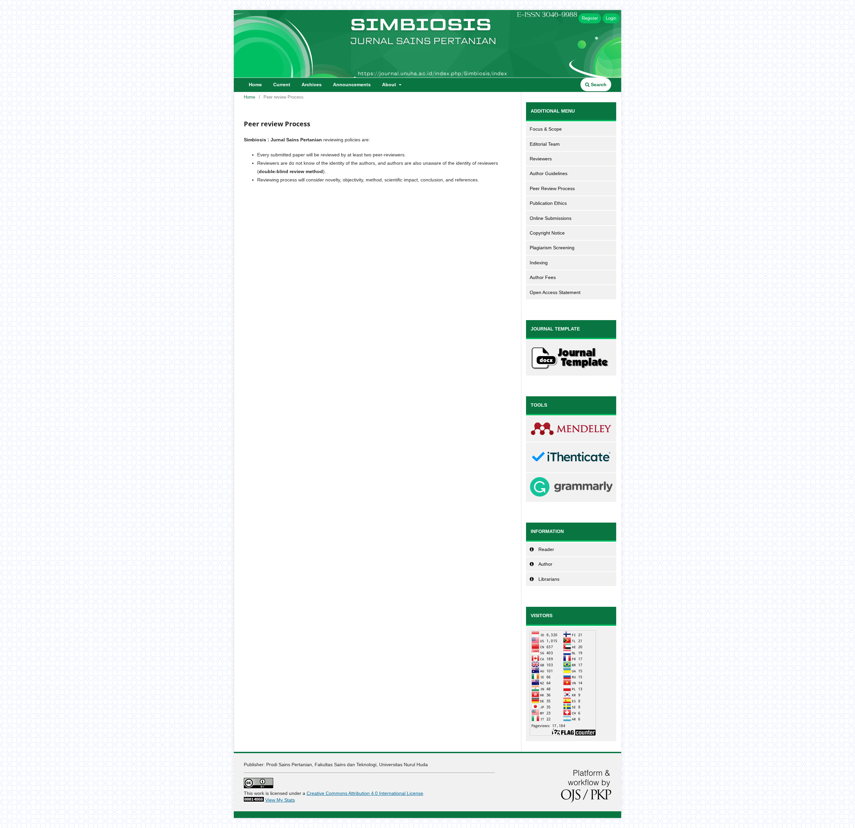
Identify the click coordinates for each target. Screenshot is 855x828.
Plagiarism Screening (552, 247)
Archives (312, 84)
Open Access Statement (555, 292)
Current (281, 84)
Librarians (548, 579)
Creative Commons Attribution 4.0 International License (365, 793)
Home (255, 84)
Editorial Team (545, 144)
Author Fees (543, 277)
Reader (546, 549)
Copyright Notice (547, 233)
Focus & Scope (546, 129)
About (389, 84)
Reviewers (541, 158)
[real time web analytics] (254, 800)
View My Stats (280, 800)
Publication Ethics (548, 203)
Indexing (539, 262)
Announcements (352, 84)
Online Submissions (550, 218)
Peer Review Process (552, 188)
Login (611, 18)
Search (598, 84)
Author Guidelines (548, 173)
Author (545, 564)
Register (590, 18)
